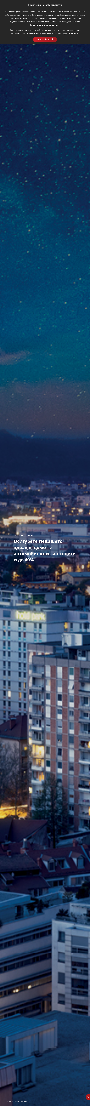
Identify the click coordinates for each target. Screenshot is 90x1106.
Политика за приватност (45, 25)
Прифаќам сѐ (45, 39)
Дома (9, 1101)
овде (75, 33)
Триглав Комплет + (20, 1101)
